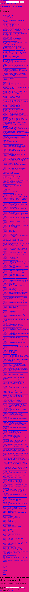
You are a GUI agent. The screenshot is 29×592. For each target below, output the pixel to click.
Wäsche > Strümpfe (7, 540)
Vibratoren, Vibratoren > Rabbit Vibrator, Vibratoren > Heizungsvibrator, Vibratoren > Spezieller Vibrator (15, 450)
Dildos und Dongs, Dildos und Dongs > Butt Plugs (14, 61)
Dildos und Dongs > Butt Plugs (10, 44)
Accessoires (5, 14)
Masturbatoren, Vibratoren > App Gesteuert (12, 178)
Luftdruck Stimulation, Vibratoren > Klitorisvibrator (14, 150)
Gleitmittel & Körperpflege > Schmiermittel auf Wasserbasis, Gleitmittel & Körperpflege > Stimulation (15, 119)
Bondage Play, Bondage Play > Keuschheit (12, 38)
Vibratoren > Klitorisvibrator (9, 258)
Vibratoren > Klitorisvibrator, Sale (10, 260)
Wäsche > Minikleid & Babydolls (10, 533)
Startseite (5, 566)
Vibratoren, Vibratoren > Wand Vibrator (12, 499)
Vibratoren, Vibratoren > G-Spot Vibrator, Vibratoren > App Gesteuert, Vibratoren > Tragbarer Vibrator (15, 403)
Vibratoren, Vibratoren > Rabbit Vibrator (12, 442)
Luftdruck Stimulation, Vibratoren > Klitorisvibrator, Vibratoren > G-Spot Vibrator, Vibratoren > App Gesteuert (16, 157)
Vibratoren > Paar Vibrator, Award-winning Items (14, 290)
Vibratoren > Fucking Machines (10, 231)
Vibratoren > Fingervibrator (9, 230)
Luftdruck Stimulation (8, 142)
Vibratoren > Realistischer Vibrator (10, 345)
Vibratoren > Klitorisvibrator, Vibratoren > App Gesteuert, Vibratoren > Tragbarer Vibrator (16, 267)
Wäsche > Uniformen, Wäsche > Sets (11, 547)
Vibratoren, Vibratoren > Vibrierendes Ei (12, 482)
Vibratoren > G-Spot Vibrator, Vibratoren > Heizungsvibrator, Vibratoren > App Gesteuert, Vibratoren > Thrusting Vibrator (16, 243)
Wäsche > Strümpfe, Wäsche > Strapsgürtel (12, 543)
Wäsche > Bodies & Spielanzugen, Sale (11, 517)
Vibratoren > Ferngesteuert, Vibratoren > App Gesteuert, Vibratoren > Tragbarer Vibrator (15, 226)
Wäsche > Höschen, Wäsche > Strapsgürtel (12, 528)
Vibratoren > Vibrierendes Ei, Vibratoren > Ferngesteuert (15, 355)
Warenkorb (5, 568)
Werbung (5, 556)
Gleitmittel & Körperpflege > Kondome (11, 96)
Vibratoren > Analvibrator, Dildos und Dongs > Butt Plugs (16, 196)
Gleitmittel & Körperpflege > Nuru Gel (11, 105)
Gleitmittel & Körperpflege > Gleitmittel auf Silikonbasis (15, 90)
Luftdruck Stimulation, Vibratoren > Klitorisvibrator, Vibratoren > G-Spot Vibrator (14, 155)
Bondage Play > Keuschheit (9, 23)
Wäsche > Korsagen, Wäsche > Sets (11, 531)
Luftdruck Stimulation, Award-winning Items (13, 144)
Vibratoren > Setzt (7, 348)
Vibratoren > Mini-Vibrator (9, 284)
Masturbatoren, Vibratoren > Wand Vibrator (12, 182)
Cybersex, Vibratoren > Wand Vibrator (11, 39)
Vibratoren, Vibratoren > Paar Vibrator (11, 436)
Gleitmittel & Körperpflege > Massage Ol (12, 97)
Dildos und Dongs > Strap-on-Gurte (11, 57)
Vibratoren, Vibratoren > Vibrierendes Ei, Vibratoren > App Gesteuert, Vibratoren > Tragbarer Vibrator (15, 490)
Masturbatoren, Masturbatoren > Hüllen (11, 176)
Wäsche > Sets (6, 535)
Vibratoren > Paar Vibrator (9, 289)
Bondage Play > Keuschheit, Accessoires (12, 24)
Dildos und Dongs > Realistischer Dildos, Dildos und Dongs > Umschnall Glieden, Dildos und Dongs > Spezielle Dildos (15, 50)
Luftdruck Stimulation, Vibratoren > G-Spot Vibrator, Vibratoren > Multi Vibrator (14, 148)
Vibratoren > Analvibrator (8, 193)
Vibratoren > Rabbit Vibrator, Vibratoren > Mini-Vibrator (15, 336)
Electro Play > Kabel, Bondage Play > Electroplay (14, 73)
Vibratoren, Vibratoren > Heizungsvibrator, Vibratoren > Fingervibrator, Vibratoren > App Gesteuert (15, 412)
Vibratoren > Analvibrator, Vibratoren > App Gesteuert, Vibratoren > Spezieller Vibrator (15, 202)
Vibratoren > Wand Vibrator (9, 357)
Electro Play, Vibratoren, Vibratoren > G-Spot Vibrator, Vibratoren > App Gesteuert (15, 77)
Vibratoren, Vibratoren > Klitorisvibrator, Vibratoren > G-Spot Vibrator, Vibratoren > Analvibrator (15, 421)
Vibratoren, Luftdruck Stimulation (10, 370)
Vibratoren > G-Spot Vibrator (9, 233)
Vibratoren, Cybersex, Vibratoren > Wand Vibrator (14, 364)
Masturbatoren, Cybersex (8, 175)
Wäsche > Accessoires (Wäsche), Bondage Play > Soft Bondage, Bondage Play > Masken (15, 509)
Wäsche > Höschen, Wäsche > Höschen (12, 526)
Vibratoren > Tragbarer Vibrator (10, 354)
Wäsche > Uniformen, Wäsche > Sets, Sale (12, 548)
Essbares (5, 79)
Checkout (5, 570)
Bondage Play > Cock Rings (9, 19)
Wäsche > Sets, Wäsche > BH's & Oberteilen (13, 538)
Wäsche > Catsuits (7, 520)
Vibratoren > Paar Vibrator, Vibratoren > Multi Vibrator (15, 305)
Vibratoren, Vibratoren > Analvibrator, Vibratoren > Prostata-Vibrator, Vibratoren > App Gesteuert (14, 383)
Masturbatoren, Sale (7, 177)
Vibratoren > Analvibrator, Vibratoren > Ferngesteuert (15, 204)
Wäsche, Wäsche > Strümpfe (9, 555)
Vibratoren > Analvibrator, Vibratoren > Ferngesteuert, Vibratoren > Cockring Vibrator (15, 206)
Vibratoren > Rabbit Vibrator (9, 311)
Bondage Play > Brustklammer (10, 17)
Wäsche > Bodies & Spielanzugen (10, 516)
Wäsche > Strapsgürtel (8, 539)
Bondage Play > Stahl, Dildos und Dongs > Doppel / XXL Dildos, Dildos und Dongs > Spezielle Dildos (16, 30)
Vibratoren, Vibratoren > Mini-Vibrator (11, 433)
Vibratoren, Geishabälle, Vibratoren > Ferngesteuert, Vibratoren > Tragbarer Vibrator (14, 366)
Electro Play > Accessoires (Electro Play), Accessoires (15, 70)
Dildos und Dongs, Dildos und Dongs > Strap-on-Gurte (15, 65)
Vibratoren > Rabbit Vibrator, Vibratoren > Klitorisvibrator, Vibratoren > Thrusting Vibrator (16, 334)
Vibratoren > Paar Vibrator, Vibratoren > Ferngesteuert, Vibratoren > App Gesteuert (15, 303)
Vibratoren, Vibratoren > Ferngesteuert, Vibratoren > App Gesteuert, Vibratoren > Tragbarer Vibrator (15, 394)
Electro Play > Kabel (7, 71)
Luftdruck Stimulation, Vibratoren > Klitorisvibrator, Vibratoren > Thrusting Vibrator (14, 162)
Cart (4, 572)
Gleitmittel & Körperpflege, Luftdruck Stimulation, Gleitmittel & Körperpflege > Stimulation (14, 138)
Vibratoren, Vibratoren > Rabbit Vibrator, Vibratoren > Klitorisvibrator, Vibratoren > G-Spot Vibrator (15, 456)
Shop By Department (4, 11)
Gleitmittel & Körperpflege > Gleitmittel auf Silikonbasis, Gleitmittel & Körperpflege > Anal (15, 92)
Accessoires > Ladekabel (8, 15)
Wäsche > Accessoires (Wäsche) (10, 507)
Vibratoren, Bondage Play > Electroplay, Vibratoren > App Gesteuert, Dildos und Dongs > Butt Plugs (16, 362)
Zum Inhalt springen (4, 0)
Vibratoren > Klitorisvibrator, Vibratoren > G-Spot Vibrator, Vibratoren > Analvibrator (14, 273)
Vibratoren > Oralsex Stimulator (10, 288)
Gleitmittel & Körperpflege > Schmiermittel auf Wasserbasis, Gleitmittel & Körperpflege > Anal (13, 112)
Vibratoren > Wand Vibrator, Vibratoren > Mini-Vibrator (15, 359)
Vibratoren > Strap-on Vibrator (9, 351)
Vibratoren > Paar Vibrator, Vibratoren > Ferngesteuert (15, 296)
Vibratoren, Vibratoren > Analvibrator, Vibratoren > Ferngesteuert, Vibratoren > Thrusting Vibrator (14, 380)
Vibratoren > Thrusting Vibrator (10, 352)
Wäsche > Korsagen (7, 530)
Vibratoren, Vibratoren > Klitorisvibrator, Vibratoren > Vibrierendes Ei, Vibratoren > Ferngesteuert (15, 430)
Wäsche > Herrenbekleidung (9, 522)
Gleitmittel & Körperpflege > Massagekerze (12, 104)
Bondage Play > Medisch (8, 25)
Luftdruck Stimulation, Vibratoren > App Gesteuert (14, 145)
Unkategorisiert (6, 189)
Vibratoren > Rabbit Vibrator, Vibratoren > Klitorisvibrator (16, 329)
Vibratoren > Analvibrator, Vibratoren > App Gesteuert (15, 198)
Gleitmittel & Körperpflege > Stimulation (12, 120)
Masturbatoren (6, 171)
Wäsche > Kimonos (7, 529)
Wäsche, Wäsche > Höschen (9, 553)
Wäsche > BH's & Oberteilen (9, 511)
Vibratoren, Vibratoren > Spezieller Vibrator (12, 477)
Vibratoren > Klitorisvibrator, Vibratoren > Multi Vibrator (15, 281)
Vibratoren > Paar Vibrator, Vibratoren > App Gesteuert (15, 292)
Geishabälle (5, 81)
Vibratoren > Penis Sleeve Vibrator (10, 306)
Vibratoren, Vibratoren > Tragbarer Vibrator (12, 481)
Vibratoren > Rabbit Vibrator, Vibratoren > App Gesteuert (15, 314)
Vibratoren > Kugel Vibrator (9, 283)
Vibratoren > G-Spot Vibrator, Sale (10, 234)
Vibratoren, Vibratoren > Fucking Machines (12, 400)
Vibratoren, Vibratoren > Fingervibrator (11, 399)
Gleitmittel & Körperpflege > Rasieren (11, 106)
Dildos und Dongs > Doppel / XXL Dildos (12, 46)
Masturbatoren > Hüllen (8, 172)
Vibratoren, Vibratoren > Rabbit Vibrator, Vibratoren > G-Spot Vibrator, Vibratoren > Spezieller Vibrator (16, 447)
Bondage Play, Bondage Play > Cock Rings (12, 32)
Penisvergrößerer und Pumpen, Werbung (12, 185)
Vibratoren (5, 190)
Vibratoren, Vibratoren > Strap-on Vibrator (12, 479)
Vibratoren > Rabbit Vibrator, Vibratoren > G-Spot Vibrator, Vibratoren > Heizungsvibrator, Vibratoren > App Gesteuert (16, 319)
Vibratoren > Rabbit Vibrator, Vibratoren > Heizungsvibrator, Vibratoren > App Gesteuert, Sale (14, 327)
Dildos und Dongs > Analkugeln (10, 41)
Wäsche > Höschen (7, 524)
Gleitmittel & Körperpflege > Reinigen (11, 108)
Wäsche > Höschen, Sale (8, 525)
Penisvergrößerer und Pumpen (9, 184)
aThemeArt (10, 590)
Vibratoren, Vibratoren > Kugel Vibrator (12, 432)
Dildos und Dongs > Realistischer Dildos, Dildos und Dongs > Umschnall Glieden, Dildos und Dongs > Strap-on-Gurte (15, 54)
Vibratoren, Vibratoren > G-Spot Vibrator (12, 401)
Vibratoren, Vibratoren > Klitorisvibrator (12, 414)
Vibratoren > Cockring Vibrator (10, 224)
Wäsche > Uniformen (7, 544)
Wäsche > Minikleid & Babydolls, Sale (11, 534)
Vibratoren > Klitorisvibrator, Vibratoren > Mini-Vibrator (15, 280)
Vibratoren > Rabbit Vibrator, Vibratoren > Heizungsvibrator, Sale (12, 322)
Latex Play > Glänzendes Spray (10, 141)
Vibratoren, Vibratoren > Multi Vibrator (11, 435)
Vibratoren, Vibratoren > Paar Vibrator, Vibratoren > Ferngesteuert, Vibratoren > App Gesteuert (14, 441)
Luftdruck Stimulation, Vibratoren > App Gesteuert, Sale (15, 146)
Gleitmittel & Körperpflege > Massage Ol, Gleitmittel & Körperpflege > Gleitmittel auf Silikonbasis (15, 99)
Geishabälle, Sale (6, 82)
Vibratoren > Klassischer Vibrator (10, 257)
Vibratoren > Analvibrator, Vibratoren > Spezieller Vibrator (16, 217)
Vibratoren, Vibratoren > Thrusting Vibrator (12, 480)
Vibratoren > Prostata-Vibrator (9, 307)
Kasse (4, 571)
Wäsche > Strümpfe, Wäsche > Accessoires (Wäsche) (15, 542)
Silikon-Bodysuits (7, 186)
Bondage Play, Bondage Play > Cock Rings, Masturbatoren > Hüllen (13, 36)
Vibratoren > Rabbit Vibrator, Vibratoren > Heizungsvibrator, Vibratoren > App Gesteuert (13, 325)
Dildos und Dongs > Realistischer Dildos (12, 47)
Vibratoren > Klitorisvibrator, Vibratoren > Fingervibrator (15, 269)
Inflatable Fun (6, 140)
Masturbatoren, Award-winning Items (11, 173)
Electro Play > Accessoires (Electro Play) (12, 69)
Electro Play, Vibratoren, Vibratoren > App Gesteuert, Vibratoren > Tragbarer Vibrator (15, 75)
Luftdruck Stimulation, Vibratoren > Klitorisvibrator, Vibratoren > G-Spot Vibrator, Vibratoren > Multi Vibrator (16, 160)
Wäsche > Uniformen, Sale (9, 546)
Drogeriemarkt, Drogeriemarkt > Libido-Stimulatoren (14, 68)
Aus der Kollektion (7, 16)
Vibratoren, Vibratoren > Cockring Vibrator (12, 392)
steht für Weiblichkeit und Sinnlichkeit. (11, 6)
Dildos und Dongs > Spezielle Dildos (11, 56)
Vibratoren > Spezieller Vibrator (10, 350)
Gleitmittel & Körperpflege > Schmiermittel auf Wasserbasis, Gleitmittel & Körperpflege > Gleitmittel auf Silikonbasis (15, 116)
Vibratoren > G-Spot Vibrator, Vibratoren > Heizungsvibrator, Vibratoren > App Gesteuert (13, 240)
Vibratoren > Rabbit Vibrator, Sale (10, 312)
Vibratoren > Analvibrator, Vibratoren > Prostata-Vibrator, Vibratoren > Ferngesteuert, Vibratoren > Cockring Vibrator (15, 215)
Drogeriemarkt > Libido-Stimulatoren (11, 66)
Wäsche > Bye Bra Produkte (9, 519)
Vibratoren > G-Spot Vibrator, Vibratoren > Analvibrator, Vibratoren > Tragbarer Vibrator (15, 236)
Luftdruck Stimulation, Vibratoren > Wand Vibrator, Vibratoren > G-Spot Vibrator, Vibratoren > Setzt (14, 169)
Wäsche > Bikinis (7, 515)
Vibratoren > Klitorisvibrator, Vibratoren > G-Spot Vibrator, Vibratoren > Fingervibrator (14, 276)
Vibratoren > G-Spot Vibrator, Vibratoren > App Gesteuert (16, 238)
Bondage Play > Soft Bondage (9, 26)
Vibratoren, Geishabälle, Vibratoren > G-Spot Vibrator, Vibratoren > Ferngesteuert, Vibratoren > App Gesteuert (15, 369)
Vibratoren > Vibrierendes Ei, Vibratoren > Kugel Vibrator (16, 356)
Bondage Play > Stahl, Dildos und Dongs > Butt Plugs (15, 28)
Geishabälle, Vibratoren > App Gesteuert (12, 83)
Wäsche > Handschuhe (8, 521)
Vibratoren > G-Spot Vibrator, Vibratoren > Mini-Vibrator (15, 248)
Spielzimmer (5, 187)
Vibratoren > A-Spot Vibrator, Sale (10, 191)
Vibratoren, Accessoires (8, 360)
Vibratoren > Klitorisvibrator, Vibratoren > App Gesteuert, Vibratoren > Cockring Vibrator (16, 262)
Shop (4, 567)
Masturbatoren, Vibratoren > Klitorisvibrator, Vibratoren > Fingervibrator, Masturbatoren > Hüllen (16, 180)
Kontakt (4, 574)
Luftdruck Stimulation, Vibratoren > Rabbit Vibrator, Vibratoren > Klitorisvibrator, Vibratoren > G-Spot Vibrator (14, 166)
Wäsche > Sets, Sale (7, 537)
